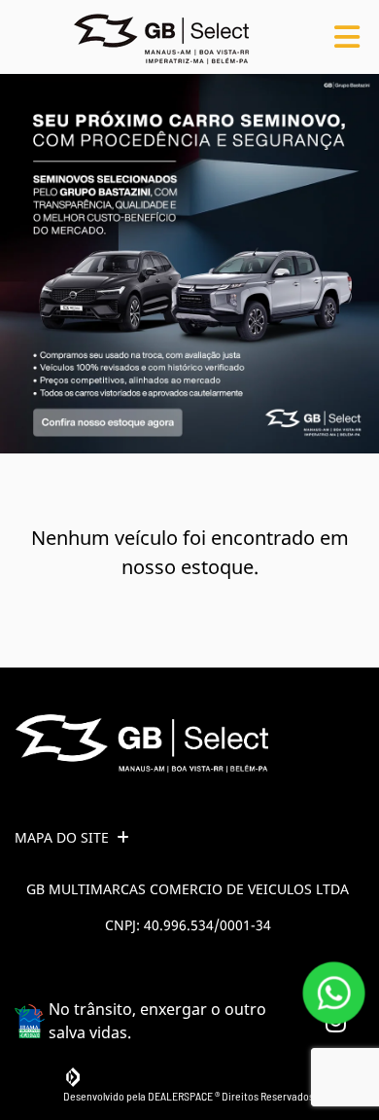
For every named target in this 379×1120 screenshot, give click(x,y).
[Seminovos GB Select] (161, 37)
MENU (347, 37)
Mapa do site (62, 837)
